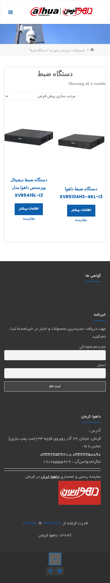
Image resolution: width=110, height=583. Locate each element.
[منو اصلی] (10, 12)
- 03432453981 (56, 454)
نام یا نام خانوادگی (92, 347)
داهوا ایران (50, 477)
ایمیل (101, 365)
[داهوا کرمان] (61, 12)
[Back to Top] (55, 559)
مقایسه (81, 220)
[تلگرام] (50, 571)
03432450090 (87, 454)
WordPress (52, 523)
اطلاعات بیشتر (81, 210)
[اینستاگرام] (59, 571)
